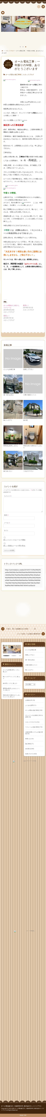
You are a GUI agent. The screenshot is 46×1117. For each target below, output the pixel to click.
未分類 (27, 749)
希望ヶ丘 (28, 738)
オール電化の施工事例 (13, 74)
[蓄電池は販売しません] (13, 443)
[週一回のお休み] (13, 392)
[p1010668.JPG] (9, 188)
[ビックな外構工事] (13, 367)
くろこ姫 (15, 676)
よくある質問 (29, 705)
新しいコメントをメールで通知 (14, 540)
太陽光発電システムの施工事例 (34, 733)
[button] (6, 655)
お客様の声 (28, 700)
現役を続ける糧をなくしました (32, 446)
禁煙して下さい (28, 369)
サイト (6, 530)
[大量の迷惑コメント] (33, 392)
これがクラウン (28, 471)
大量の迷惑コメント (29, 395)
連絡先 (2, 12)
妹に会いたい (7, 471)
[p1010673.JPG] (34, 80)
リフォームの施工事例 (32, 727)
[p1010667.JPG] (11, 186)
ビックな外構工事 (9, 369)
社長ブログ (28, 754)
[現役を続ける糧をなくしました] (33, 443)
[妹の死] (33, 418)
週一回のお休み (8, 395)
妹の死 (25, 420)
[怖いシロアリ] (13, 418)
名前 (6, 515)
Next (42, 26)
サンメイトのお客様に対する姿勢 (34, 716)
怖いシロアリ (7, 420)
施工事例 (28, 744)
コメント (7, 496)
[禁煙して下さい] (33, 367)
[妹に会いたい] (13, 469)
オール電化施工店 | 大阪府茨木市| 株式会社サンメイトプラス (21, 1106)
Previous (4, 26)
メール (7, 523)
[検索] (38, 6)
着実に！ (26, 305)
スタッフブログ (28, 74)
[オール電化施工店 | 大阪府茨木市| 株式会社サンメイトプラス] (23, 7)
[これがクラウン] (33, 469)
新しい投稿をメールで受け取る (14, 546)
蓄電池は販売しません (10, 446)
